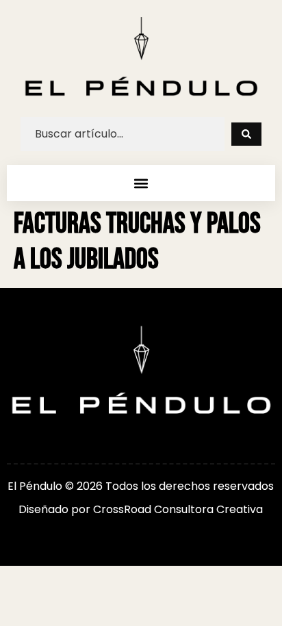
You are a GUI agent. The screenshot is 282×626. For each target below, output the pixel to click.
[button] (140, 183)
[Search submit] (246, 134)
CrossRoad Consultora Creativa (178, 509)
